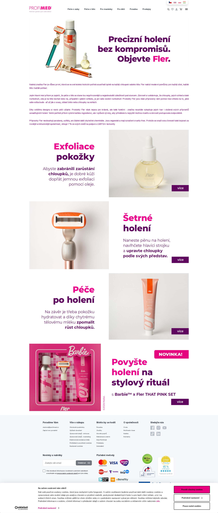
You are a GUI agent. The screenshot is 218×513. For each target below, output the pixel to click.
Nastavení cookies (76, 446)
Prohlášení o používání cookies (81, 443)
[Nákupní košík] (181, 9)
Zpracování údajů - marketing (80, 436)
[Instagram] (158, 428)
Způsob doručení (76, 430)
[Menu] (186, 9)
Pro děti (121, 9)
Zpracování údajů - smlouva (79, 433)
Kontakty (127, 436)
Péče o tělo (89, 9)
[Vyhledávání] (168, 9)
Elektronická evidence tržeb (80, 440)
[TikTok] (152, 434)
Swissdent (100, 446)
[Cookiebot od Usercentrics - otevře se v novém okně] (21, 508)
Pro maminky (106, 9)
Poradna (134, 9)
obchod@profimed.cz (51, 427)
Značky (99, 430)
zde (158, 501)
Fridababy (100, 443)
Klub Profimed (102, 440)
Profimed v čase (129, 430)
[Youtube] (164, 428)
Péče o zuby (73, 9)
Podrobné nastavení (47, 508)
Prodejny (147, 9)
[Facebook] (152, 428)
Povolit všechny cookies (192, 489)
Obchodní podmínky (77, 427)
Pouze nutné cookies (192, 506)
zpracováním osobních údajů (67, 473)
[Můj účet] (176, 9)
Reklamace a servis (103, 436)
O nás (126, 427)
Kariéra (126, 433)
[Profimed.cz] (40, 9)
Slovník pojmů (102, 433)
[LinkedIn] (158, 434)
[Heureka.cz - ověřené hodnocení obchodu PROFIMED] (166, 466)
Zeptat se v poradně (50, 430)
